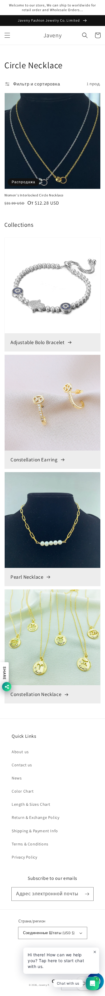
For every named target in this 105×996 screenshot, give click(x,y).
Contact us (22, 765)
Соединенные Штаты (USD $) (49, 932)
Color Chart (23, 791)
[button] (7, 35)
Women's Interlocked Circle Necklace (34, 195)
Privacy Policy (24, 857)
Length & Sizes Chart (31, 804)
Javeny (42, 984)
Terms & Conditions (30, 844)
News (17, 778)
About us (20, 751)
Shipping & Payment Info (35, 830)
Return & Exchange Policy (35, 817)
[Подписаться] (86, 893)
